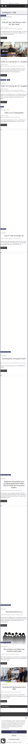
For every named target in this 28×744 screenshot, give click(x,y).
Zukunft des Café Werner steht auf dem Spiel (14, 23)
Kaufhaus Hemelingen (18, 28)
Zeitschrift (13, 654)
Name (10, 490)
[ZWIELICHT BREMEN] (14, 3)
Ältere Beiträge (5, 706)
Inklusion (13, 614)
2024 (3, 66)
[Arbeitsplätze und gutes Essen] (14, 302)
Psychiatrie (18, 614)
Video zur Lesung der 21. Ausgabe (14, 62)
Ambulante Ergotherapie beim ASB (14, 688)
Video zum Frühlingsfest (14, 113)
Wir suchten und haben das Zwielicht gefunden (14, 650)
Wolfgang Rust (19, 490)
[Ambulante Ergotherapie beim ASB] (14, 674)
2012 (4, 490)
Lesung (10, 91)
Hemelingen (11, 28)
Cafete (12, 363)
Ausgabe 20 (8, 90)
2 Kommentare (5, 27)
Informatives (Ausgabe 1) (5, 474)
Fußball (17, 238)
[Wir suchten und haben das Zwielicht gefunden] (14, 636)
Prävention (14, 490)
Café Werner (6, 28)
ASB (2, 28)
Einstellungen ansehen (14, 739)
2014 (3, 363)
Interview (19, 363)
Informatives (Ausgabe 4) (5, 605)
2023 (3, 90)
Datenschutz (15, 742)
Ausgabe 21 (8, 66)
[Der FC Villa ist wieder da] (14, 179)
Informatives (3, 15)
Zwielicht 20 (24, 91)
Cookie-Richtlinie (9, 742)
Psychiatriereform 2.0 (14, 612)
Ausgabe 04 (9, 614)
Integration (16, 363)
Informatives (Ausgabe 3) (5, 351)
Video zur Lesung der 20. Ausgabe (14, 86)
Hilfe (8, 490)
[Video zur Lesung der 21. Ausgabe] (14, 49)
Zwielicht (17, 654)
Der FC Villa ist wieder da (14, 236)
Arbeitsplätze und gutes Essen (14, 359)
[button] (26, 718)
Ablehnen (14, 735)
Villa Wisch (9, 654)
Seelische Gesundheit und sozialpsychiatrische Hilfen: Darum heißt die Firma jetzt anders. (14, 484)
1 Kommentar (5, 64)
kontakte (19, 692)
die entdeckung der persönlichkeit (17, 90)
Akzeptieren (14, 732)
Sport (20, 238)
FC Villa (14, 238)
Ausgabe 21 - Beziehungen (6, 54)
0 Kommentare (5, 115)
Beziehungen (13, 66)
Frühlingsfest (15, 117)
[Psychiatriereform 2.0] (14, 555)
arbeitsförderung (7, 117)
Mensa (25, 363)
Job (22, 363)
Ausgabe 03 (8, 363)
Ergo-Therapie (14, 692)
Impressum (20, 742)
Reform (21, 614)
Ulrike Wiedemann (15, 91)
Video (14, 54)
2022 (3, 117)
